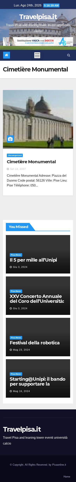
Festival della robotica (34, 343)
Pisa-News (16, 255)
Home (67, 476)
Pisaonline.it (59, 464)
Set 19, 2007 (18, 169)
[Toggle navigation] (37, 55)
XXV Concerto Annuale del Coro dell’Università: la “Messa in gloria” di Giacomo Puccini (37, 303)
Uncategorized (15, 155)
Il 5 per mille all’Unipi (33, 260)
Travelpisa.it (38, 17)
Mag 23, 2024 (21, 349)
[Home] (6, 55)
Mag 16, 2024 (21, 391)
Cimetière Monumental (31, 161)
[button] (68, 55)
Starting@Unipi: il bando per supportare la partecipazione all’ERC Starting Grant (37, 386)
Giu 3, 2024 (20, 267)
